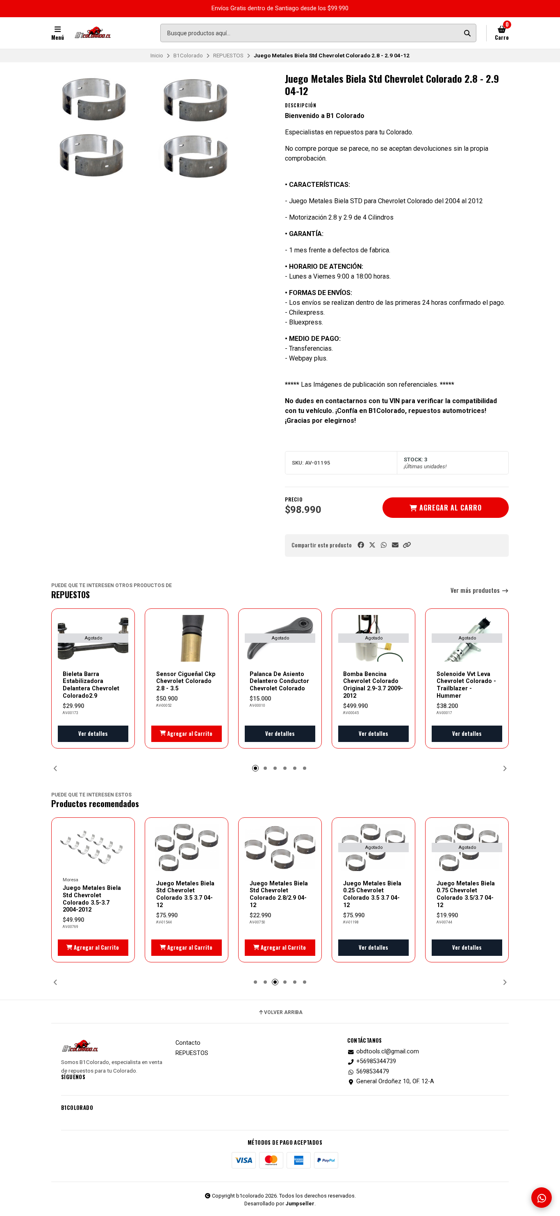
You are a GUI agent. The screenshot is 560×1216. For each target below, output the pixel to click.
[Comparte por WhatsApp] (384, 545)
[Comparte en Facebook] (361, 545)
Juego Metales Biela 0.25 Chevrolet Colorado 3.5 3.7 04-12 (372, 894)
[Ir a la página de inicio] (93, 33)
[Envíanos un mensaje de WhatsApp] (541, 1197)
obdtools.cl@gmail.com (387, 1052)
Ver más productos (476, 591)
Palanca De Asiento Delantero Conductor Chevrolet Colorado (279, 681)
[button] (407, 545)
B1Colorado (188, 55)
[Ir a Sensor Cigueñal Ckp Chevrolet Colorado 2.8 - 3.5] (186, 638)
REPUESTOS (228, 55)
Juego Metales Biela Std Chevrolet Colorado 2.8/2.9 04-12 (279, 894)
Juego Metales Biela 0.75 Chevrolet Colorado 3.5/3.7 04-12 (466, 894)
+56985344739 (376, 1061)
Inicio (156, 55)
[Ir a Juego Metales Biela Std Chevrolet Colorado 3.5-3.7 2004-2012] (93, 847)
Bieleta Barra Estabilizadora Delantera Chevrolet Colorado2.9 (91, 685)
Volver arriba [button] (283, 1012)
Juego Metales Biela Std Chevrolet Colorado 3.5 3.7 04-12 (185, 894)
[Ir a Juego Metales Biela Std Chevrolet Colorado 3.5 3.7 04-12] (186, 847)
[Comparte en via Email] (395, 545)
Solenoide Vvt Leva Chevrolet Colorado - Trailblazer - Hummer (466, 685)
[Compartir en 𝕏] (372, 545)
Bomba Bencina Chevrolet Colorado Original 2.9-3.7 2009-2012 (373, 685)
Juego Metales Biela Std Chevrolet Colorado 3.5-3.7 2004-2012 (92, 899)
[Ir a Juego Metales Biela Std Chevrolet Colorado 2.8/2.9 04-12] (280, 847)
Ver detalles (93, 733)
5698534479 (372, 1072)
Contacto (187, 1043)
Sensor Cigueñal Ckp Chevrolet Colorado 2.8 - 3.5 (186, 681)
